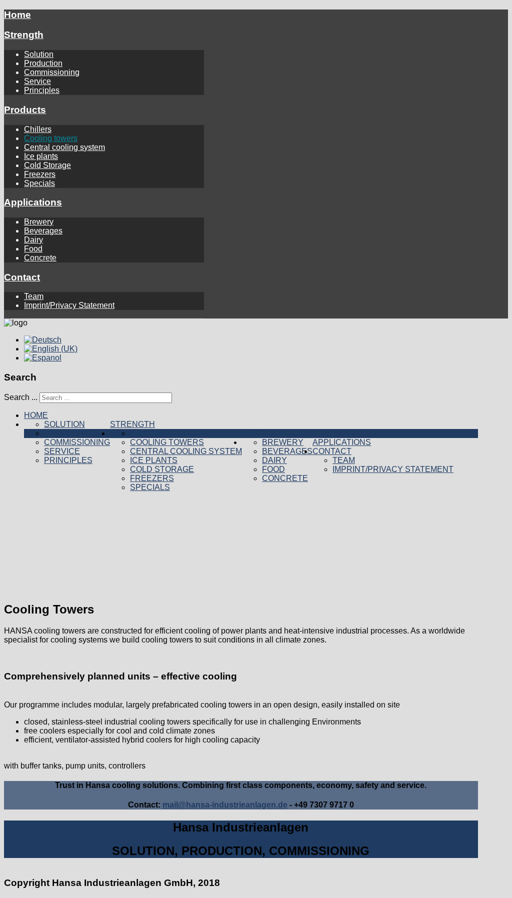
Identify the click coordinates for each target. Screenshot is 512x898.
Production (43, 63)
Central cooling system (64, 147)
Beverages (43, 230)
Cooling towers (51, 138)
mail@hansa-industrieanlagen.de (225, 804)
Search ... (21, 397)
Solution (39, 54)
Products (25, 109)
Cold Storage (47, 165)
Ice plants (41, 156)
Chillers (38, 129)
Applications (33, 202)
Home (17, 15)
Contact (22, 277)
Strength (24, 35)
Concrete (40, 258)
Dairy (33, 240)
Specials (39, 183)
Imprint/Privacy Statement (69, 305)
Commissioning (52, 72)
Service (37, 81)
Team (34, 296)
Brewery (39, 222)
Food (33, 248)
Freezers (40, 174)
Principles (42, 90)
